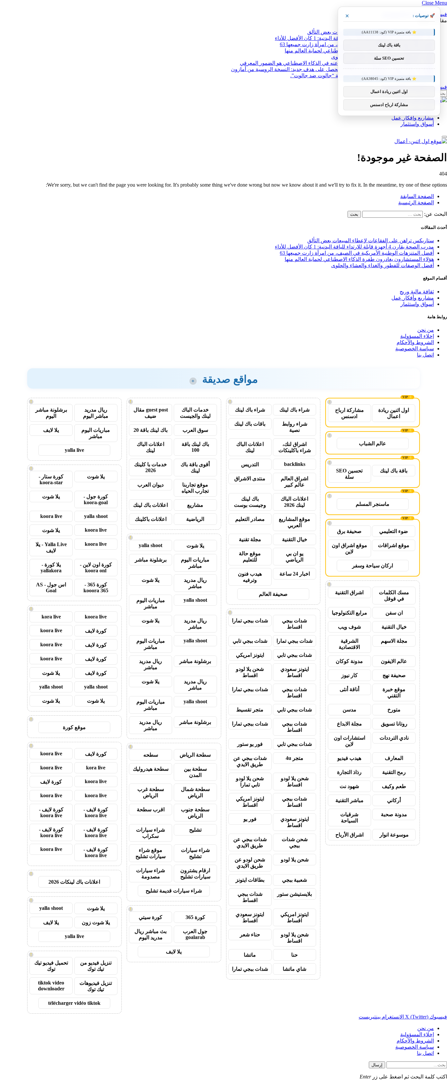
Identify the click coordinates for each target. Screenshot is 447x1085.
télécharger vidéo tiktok (74, 1003)
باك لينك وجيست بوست (250, 502)
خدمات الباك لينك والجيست (195, 413)
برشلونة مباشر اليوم (51, 413)
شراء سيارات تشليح (195, 853)
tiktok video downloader (51, 985)
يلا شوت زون (96, 922)
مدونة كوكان (349, 661)
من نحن (425, 330)
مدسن (349, 709)
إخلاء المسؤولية (417, 336)
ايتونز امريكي (250, 655)
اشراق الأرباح (349, 834)
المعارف (394, 758)
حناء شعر (250, 934)
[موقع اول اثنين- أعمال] (420, 141)
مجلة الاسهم (394, 641)
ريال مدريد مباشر (195, 583)
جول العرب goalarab (195, 934)
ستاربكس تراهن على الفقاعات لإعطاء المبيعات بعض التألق (370, 240)
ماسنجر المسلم (372, 504)
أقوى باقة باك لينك (195, 467)
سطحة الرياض (195, 755)
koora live (51, 516)
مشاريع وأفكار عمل (412, 117)
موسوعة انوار (394, 834)
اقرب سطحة (151, 809)
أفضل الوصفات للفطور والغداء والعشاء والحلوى (382, 265)
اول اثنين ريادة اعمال (393, 413)
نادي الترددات (394, 738)
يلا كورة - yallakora (51, 567)
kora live (51, 616)
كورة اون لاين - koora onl (96, 567)
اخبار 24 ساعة (294, 574)
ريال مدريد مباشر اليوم (95, 413)
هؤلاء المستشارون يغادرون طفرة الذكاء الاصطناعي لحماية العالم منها (359, 259)
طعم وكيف (394, 786)
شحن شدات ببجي (295, 842)
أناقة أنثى (349, 689)
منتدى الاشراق (249, 478)
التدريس (250, 464)
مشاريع (195, 505)
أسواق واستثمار (417, 124)
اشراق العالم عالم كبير (294, 481)
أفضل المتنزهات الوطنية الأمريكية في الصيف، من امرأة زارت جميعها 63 (357, 253)
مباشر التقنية (349, 800)
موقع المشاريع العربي (294, 522)
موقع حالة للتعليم (250, 556)
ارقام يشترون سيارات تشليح (195, 873)
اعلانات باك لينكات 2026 (74, 882)
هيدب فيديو (349, 758)
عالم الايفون (394, 661)
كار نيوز (349, 675)
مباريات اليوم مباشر (195, 563)
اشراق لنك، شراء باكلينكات (294, 447)
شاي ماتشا (294, 969)
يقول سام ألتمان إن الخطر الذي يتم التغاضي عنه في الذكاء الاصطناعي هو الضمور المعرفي (337, 63)
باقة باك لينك (393, 470)
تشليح (195, 830)
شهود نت (349, 786)
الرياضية (195, 519)
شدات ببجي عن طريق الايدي (250, 761)
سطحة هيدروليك (151, 769)
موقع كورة (74, 727)
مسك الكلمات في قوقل (394, 595)
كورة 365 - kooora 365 (95, 587)
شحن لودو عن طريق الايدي (250, 863)
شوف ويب (349, 627)
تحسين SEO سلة (349, 474)
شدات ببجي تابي (250, 641)
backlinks (294, 464)
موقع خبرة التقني (394, 692)
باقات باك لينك (249, 424)
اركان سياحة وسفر (372, 565)
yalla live (74, 450)
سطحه (150, 755)
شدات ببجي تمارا (250, 620)
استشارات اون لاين (349, 741)
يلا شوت (195, 545)
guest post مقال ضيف (151, 413)
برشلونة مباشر (151, 559)
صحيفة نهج (394, 675)
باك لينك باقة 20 (151, 430)
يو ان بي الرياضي (294, 556)
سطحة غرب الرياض (150, 792)
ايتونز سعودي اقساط (294, 672)
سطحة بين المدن (195, 772)
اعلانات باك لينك (150, 505)
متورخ (394, 709)
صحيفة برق (349, 531)
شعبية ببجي (294, 880)
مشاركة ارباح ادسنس (349, 413)
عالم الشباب (372, 443)
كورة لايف (96, 631)
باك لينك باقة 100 (195, 447)
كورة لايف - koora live (95, 812)
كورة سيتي (150, 917)
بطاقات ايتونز (250, 880)
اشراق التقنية (349, 592)
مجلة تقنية (250, 539)
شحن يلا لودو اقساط (250, 672)
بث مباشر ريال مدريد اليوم (150, 934)
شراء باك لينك (294, 410)
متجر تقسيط (249, 709)
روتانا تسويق (394, 723)
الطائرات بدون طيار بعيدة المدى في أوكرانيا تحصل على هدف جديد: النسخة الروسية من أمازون (332, 69)
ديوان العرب (150, 484)
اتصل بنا (425, 355)
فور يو (250, 819)
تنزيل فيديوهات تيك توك (96, 986)
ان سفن (394, 613)
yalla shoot (150, 545)
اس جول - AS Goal (51, 587)
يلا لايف (174, 951)
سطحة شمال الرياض (195, 792)
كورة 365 (195, 917)
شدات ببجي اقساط (294, 624)
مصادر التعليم (250, 519)
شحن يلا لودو (295, 859)
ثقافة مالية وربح (417, 291)
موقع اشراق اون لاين (349, 548)
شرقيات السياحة (349, 817)
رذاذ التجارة (349, 772)
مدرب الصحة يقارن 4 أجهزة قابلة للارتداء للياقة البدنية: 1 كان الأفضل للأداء (354, 246)
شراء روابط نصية (294, 427)
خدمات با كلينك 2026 (150, 467)
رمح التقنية (394, 772)
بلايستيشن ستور (294, 894)
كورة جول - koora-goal (95, 499)
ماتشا (250, 955)
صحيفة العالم (273, 594)
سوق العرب (195, 430)
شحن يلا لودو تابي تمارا (250, 781)
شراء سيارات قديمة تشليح (174, 890)
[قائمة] (444, 137)
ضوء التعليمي (393, 531)
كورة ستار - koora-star (51, 479)
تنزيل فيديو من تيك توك (96, 966)
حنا (294, 955)
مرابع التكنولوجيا (349, 613)
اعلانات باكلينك (151, 519)
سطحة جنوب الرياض (195, 812)
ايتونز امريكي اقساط (250, 802)
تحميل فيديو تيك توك (51, 966)
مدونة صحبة (394, 814)
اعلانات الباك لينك (250, 447)
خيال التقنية (394, 627)
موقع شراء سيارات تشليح (150, 853)
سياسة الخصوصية (414, 348)
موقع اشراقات (393, 545)
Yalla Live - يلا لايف (51, 547)
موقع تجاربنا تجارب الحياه (195, 488)
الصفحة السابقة (417, 196)
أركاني (394, 800)
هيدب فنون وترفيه (250, 577)
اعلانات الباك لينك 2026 (294, 502)
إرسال (377, 1064)
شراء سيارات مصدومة (150, 873)
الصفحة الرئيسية (416, 202)
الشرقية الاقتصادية (349, 644)
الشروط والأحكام (415, 342)
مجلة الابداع (349, 723)
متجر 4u (294, 758)
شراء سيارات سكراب (150, 833)
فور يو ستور (250, 744)
